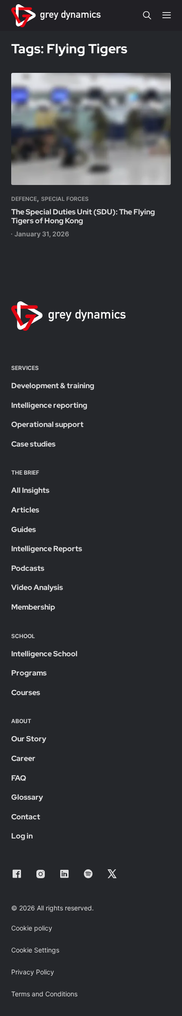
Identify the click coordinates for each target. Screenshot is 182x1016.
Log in (22, 836)
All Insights (30, 490)
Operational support (47, 424)
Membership (33, 607)
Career (23, 758)
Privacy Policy (32, 972)
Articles (25, 510)
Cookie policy (31, 928)
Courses (25, 692)
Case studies (33, 444)
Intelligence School (44, 654)
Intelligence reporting (49, 405)
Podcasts (27, 568)
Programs (29, 673)
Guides (23, 529)
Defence (24, 198)
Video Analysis (37, 587)
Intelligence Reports (46, 549)
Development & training (52, 386)
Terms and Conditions (44, 994)
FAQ (18, 778)
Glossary (27, 797)
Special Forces (65, 198)
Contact (25, 817)
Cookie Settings (35, 950)
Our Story (28, 739)
